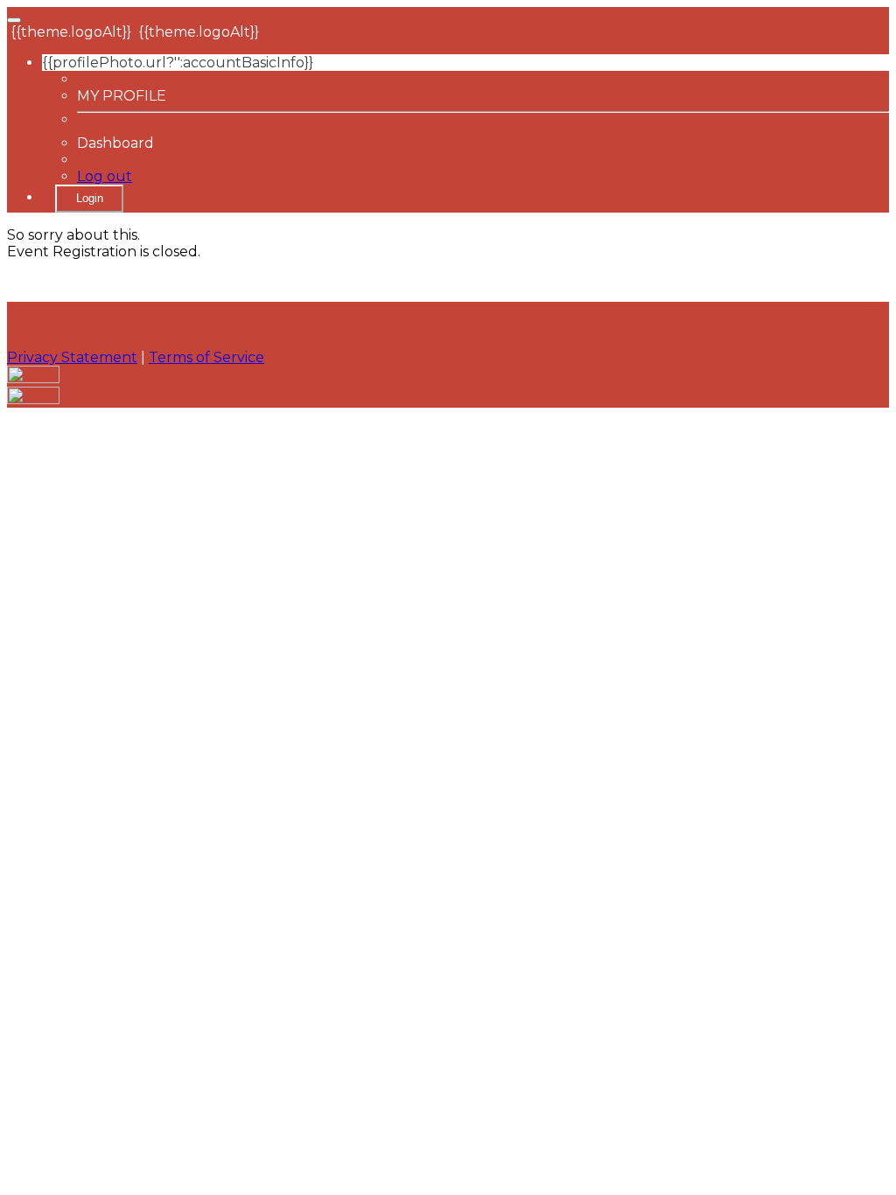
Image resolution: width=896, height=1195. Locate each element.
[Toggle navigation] (14, 20)
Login (89, 198)
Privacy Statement (72, 357)
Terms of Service (206, 357)
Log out (104, 176)
